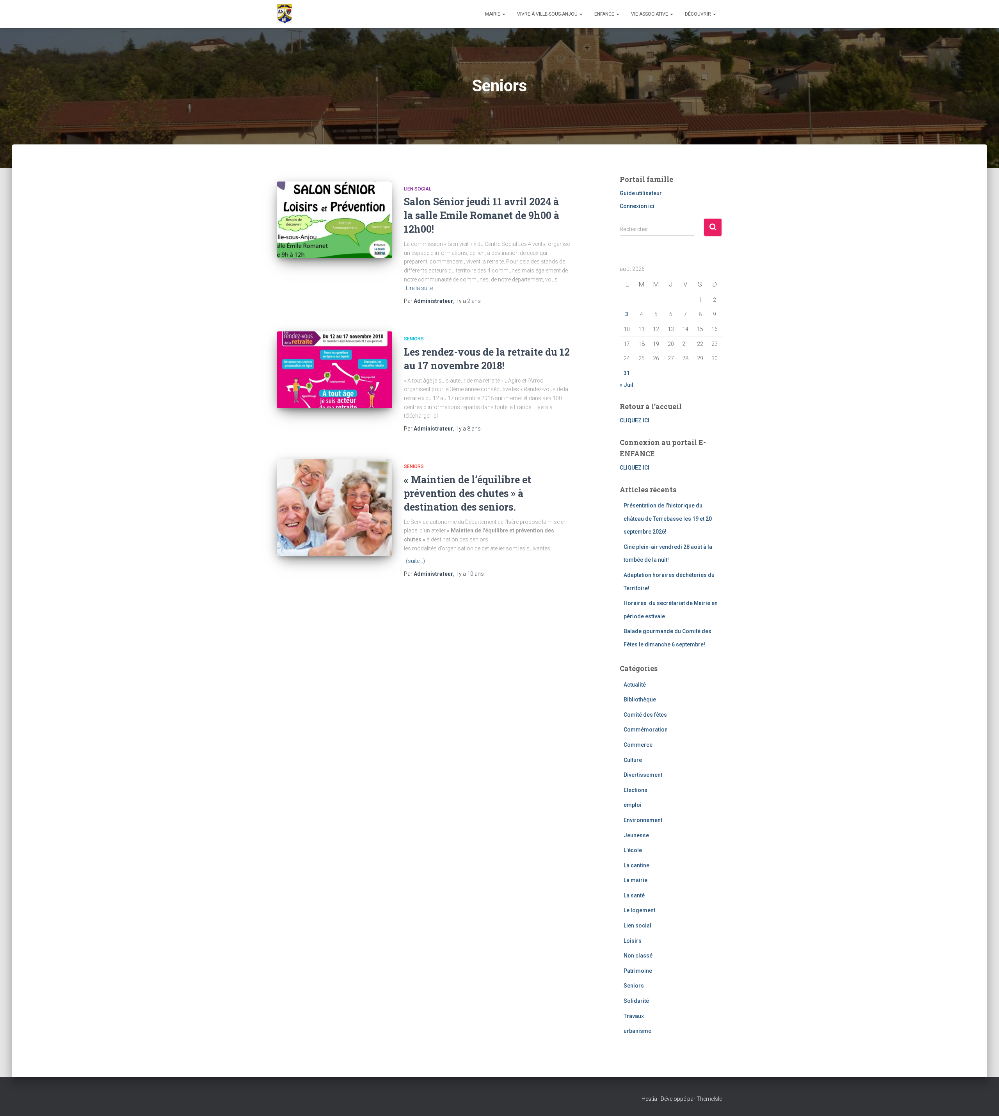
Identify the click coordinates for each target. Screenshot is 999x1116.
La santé (634, 895)
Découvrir (698, 14)
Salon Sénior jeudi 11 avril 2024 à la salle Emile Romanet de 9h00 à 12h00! (481, 215)
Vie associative (650, 14)
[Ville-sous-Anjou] (284, 14)
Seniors (414, 339)
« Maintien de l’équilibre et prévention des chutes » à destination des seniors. (467, 493)
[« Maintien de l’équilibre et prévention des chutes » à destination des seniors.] (334, 507)
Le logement (639, 910)
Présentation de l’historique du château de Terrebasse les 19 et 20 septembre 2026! (668, 518)
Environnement (643, 820)
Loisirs (633, 941)
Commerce (638, 745)
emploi (633, 805)
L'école (633, 850)
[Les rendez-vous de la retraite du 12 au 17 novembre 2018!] (334, 369)
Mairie (493, 14)
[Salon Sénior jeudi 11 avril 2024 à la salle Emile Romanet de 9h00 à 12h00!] (334, 220)
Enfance (604, 14)
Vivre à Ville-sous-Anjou (548, 14)
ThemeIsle (709, 1099)
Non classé (638, 955)
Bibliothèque (640, 699)
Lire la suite (419, 288)
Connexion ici (637, 206)
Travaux (634, 1016)
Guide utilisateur (641, 193)
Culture (633, 760)
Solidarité (636, 1001)
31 (627, 373)
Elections (635, 790)
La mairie (635, 880)
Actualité (635, 685)
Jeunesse (636, 835)
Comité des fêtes (645, 715)
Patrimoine (638, 971)
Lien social (417, 189)
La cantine (636, 865)
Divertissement (643, 775)
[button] (503, 14)
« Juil (626, 385)
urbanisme (637, 1031)
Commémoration (646, 729)
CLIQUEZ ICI (634, 420)
